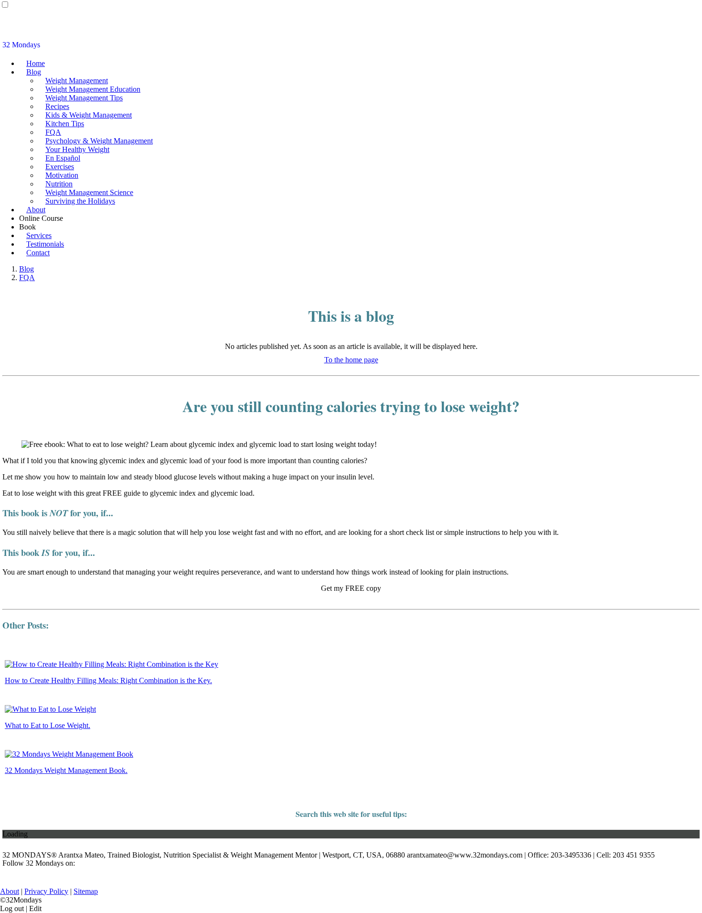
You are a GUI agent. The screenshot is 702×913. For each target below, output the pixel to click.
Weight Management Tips (84, 98)
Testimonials (45, 244)
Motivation (61, 175)
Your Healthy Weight (77, 149)
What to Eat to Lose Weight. (47, 725)
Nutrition (59, 184)
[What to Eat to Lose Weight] (50, 709)
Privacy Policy (46, 891)
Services (39, 235)
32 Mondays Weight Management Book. (66, 770)
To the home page (351, 360)
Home (35, 63)
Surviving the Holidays (80, 201)
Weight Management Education (92, 89)
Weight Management (76, 80)
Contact (38, 253)
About (35, 210)
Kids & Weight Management (88, 115)
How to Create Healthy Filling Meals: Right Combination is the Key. (108, 680)
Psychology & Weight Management (99, 141)
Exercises (59, 167)
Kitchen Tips (64, 124)
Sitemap (86, 891)
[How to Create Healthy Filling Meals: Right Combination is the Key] (111, 664)
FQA (53, 132)
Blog (33, 72)
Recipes (57, 106)
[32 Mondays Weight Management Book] (69, 754)
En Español (62, 158)
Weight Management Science (89, 192)
